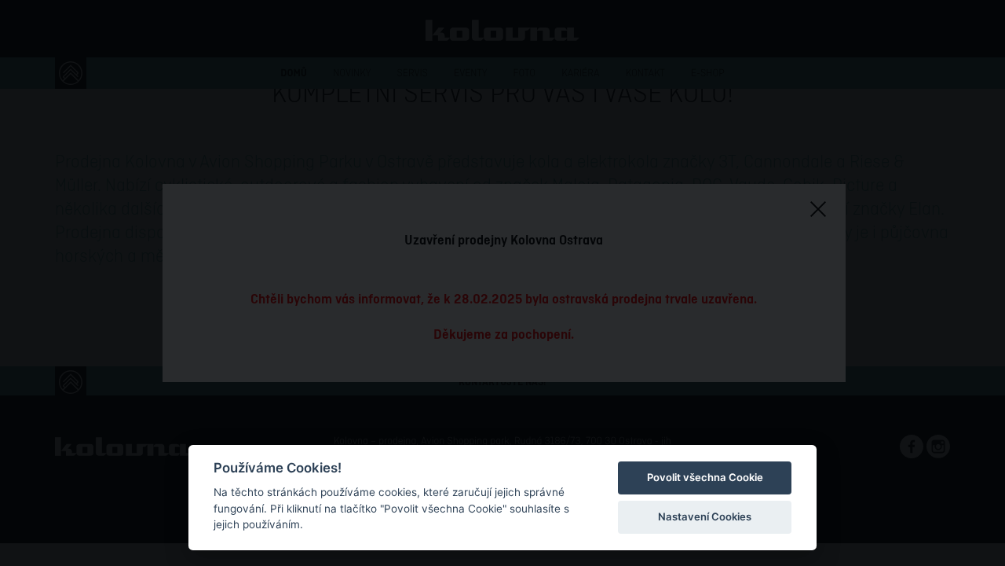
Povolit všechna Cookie (705, 477)
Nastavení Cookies (704, 516)
